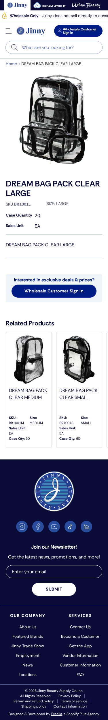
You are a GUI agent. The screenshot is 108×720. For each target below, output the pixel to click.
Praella (56, 714)
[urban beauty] (86, 5)
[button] (8, 31)
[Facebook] (38, 526)
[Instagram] (22, 526)
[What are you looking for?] (14, 47)
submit (54, 589)
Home (11, 63)
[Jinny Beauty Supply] (31, 31)
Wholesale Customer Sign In (54, 291)
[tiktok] (70, 526)
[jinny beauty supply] (17, 5)
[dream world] (50, 5)
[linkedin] (86, 526)
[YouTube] (54, 526)
